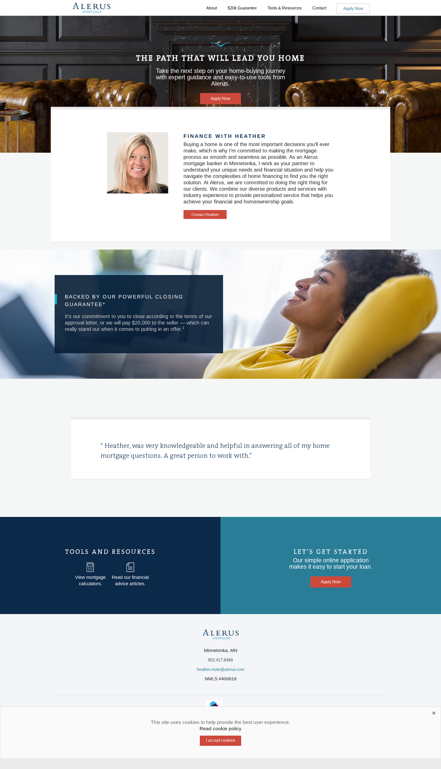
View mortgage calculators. (90, 580)
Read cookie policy (220, 728)
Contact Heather (205, 214)
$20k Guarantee (242, 8)
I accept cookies (220, 740)
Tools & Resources (284, 8)
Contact (319, 8)
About (211, 8)
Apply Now (353, 8)
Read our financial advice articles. (130, 580)
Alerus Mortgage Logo (91, 8)
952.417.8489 (220, 660)
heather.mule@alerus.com (220, 669)
